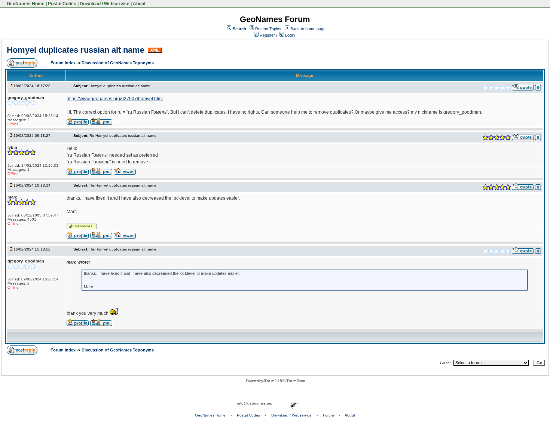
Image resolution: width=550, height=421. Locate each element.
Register (267, 35)
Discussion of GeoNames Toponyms (118, 63)
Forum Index (64, 63)
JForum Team (295, 381)
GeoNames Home (25, 3)
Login (289, 35)
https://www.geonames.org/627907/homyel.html (115, 98)
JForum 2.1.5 (272, 381)
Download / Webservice (104, 3)
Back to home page (308, 29)
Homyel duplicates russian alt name (77, 50)
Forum (328, 415)
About (139, 3)
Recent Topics (268, 29)
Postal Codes (62, 3)
